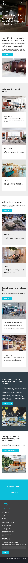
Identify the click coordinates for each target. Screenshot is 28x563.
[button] (23, 2)
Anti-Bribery (4, 532)
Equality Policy (5, 529)
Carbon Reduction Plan (6, 534)
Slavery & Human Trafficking (8, 531)
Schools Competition (6, 528)
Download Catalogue (6, 525)
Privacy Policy (4, 535)
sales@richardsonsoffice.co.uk (8, 522)
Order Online (4, 527)
